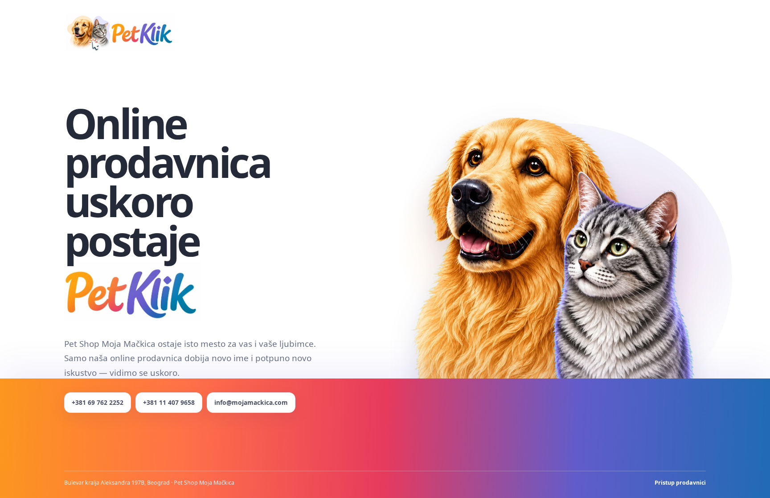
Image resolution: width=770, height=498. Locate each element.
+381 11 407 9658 (169, 402)
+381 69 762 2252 (97, 402)
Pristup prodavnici (680, 482)
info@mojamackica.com (251, 402)
